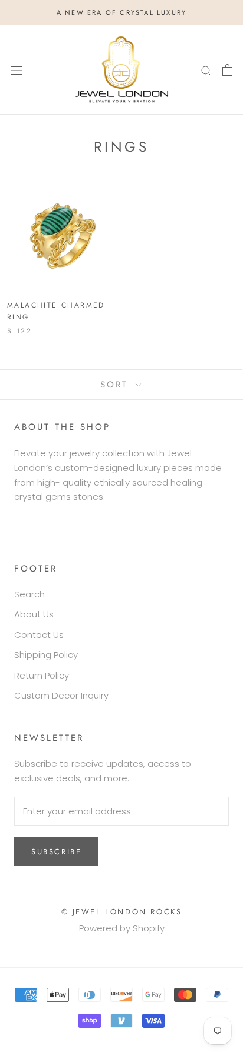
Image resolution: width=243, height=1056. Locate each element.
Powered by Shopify (122, 928)
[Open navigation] (16, 70)
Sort (116, 384)
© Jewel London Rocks (121, 911)
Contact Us (39, 635)
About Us (34, 614)
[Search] (206, 70)
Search (29, 594)
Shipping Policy (46, 655)
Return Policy (41, 675)
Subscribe (56, 851)
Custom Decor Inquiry (61, 695)
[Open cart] (227, 70)
